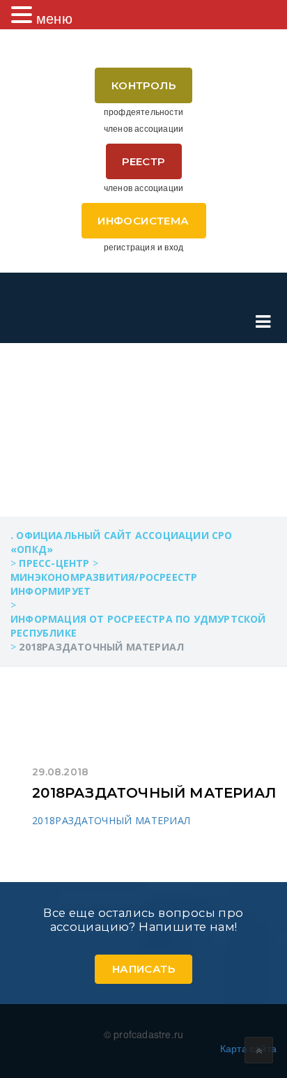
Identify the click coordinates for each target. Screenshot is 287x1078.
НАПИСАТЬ (143, 968)
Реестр (143, 161)
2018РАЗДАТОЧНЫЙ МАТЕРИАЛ (154, 792)
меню (54, 18)
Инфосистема (143, 220)
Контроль (143, 85)
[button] (23, 14)
